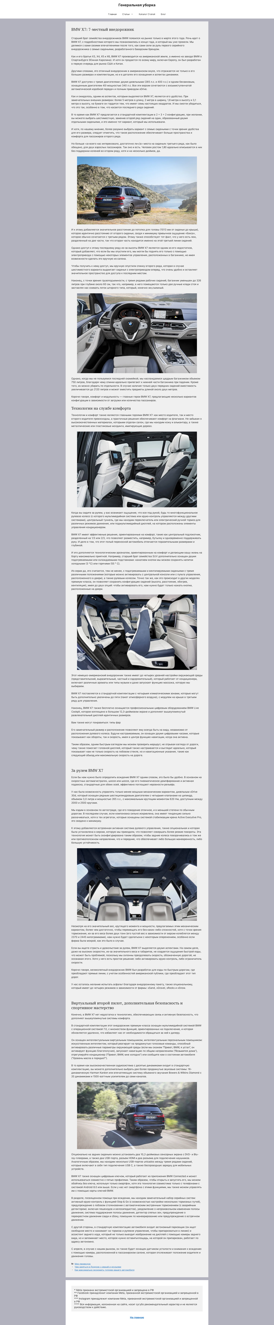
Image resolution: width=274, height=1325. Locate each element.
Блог (163, 14)
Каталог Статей (147, 14)
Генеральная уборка (137, 5)
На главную (137, 1317)
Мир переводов (82, 1264)
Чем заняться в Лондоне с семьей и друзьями (98, 1267)
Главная (112, 14)
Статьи (126, 14)
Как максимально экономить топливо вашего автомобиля (104, 1270)
